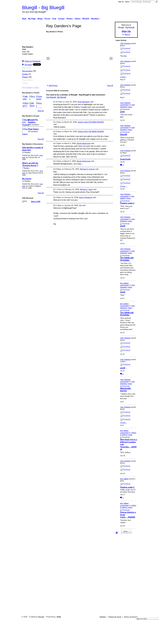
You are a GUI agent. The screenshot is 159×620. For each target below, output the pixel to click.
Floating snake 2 (127, 203)
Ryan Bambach (84, 102)
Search (157, 1)
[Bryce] (32, 98)
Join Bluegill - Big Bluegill (56, 97)
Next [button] (111, 58)
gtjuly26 (123, 134)
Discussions (27, 71)
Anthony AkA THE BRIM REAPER (91, 122)
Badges (103, 617)
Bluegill (41, 617)
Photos (25, 77)
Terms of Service (131, 617)
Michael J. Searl (86, 189)
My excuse (26, 179)
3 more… (123, 422)
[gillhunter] (26, 98)
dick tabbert (124, 283)
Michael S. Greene (87, 169)
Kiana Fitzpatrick (85, 197)
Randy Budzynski (83, 143)
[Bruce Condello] (39, 105)
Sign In (127, 2)
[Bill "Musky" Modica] (32, 105)
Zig (80, 205)
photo (130, 107)
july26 (122, 226)
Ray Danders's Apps (30, 87)
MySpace (28, 65)
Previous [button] (48, 58)
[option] (79, 58)
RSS (117, 533)
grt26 (122, 112)
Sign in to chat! (142, 618)
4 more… (123, 186)
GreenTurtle (125, 159)
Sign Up (121, 2)
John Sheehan (125, 43)
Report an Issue (114, 617)
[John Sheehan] (39, 98)
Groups (25, 74)
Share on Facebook (32, 61)
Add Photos (53, 85)
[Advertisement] (123, 573)
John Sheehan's (127, 106)
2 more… (123, 77)
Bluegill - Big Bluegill (43, 7)
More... (126, 531)
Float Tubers (33, 129)
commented (124, 105)
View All (41, 111)
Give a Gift (35, 201)
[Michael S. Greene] (26, 105)
